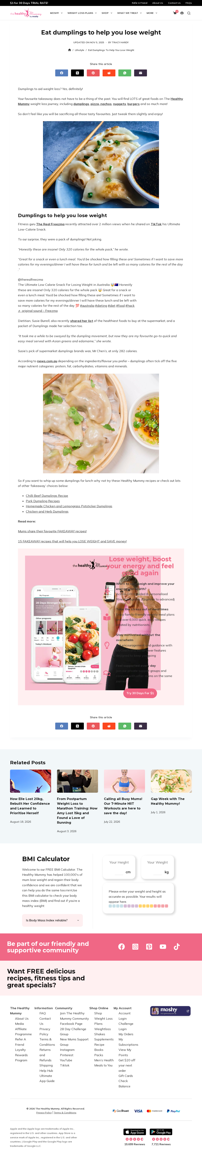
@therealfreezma (30, 279)
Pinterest (66, 1055)
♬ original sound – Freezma (38, 311)
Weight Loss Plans (80, 12)
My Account (123, 1008)
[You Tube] (163, 946)
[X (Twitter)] (77, 72)
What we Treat (127, 12)
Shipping (46, 1065)
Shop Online (98, 1008)
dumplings (81, 104)
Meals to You (103, 1065)
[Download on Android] (161, 1132)
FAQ (42, 1013)
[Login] (181, 13)
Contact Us (174, 2)
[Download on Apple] (134, 1132)
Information (44, 1008)
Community (63, 1008)
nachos (106, 104)
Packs (98, 1055)
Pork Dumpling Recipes (43, 501)
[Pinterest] (93, 72)
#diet (111, 306)
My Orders (126, 1034)
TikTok (156, 224)
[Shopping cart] (175, 13)
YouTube (66, 1060)
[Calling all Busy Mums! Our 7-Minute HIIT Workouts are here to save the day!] (124, 781)
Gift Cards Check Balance (126, 1081)
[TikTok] (176, 946)
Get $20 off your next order (127, 1065)
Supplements (104, 1039)
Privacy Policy (44, 1112)
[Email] (140, 72)
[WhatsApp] (124, 72)
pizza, (95, 104)
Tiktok (64, 1065)
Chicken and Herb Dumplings (47, 511)
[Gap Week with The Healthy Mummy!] (171, 781)
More (150, 12)
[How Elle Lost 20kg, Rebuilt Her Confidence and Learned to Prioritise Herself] (30, 781)
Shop (105, 12)
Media (19, 1024)
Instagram (67, 1050)
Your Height (119, 862)
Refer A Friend (139, 2)
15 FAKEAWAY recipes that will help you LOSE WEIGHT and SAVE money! (72, 541)
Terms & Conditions (65, 1112)
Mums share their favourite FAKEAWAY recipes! (52, 531)
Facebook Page (71, 1024)
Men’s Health (104, 1060)
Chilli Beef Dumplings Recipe (47, 496)
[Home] (69, 50)
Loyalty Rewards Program (21, 1055)
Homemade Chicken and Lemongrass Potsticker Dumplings (69, 506)
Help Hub (46, 1071)
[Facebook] (61, 72)
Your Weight (157, 862)
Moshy (54, 12)
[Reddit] (109, 72)
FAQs (189, 2)
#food (120, 306)
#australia (87, 306)
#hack (130, 306)
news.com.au (47, 361)
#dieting (101, 306)
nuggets (119, 104)
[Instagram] (135, 946)
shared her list (81, 321)
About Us (157, 2)
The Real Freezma (50, 224)
